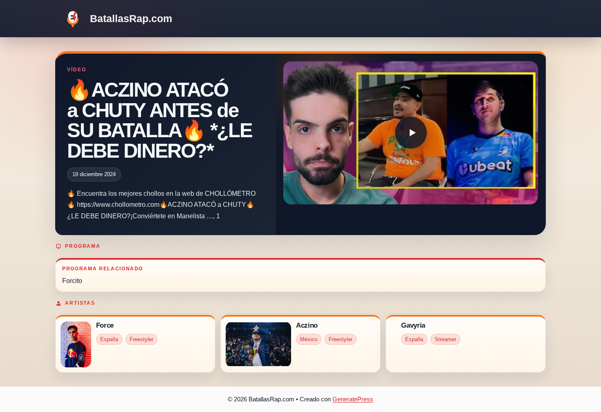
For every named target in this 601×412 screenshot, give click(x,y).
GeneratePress (352, 399)
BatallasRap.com (131, 18)
